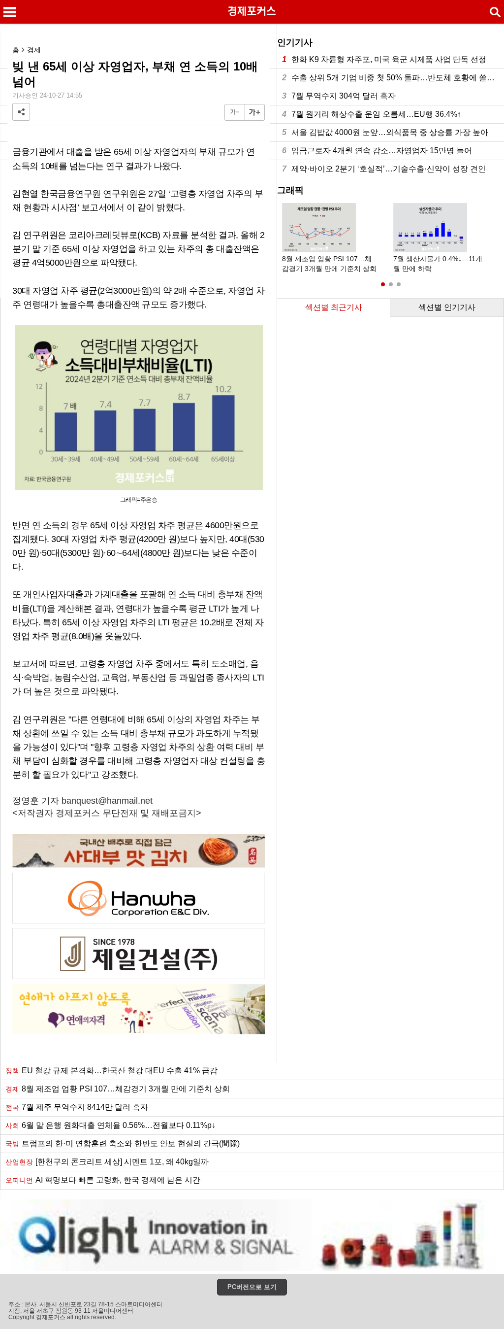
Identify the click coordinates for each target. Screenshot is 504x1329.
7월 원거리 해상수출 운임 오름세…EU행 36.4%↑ (371, 114)
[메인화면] (252, 12)
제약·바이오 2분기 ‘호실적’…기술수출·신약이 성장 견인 (384, 169)
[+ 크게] (254, 112)
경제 (34, 50)
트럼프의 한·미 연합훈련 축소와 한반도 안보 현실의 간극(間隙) (122, 1143)
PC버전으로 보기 (252, 1287)
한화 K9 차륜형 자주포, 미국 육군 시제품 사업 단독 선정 (384, 59)
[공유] (21, 112)
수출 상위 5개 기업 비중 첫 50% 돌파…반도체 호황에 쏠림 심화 (393, 77)
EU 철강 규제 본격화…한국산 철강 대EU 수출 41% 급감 (111, 1070)
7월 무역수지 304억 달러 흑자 (339, 96)
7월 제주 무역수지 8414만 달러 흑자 (76, 1107)
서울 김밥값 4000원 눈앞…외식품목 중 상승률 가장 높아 (385, 132)
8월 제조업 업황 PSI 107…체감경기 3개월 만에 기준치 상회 (117, 1089)
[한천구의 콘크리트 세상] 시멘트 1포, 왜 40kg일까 (107, 1162)
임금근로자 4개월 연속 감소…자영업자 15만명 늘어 (377, 150)
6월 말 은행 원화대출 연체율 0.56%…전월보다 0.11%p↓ (110, 1125)
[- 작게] (235, 112)
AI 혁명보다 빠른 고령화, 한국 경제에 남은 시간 (102, 1180)
